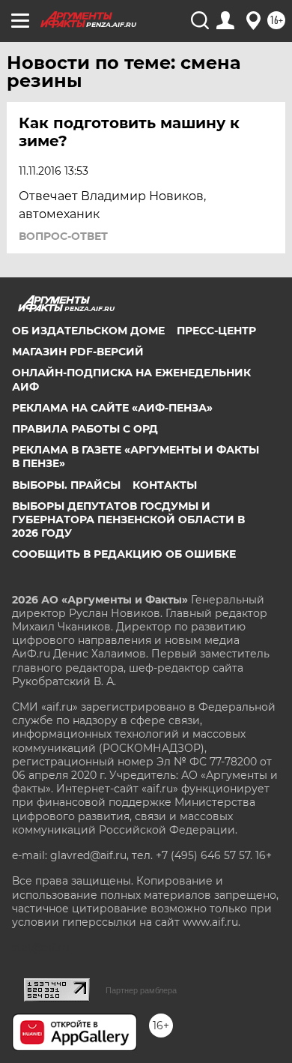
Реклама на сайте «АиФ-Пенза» (112, 408)
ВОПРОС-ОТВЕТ (63, 236)
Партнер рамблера (141, 990)
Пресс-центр (216, 330)
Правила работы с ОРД (85, 429)
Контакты (165, 485)
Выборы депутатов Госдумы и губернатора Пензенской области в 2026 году (128, 519)
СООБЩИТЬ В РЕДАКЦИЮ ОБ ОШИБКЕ (124, 554)
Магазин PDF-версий (78, 351)
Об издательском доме (88, 330)
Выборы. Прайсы (66, 485)
